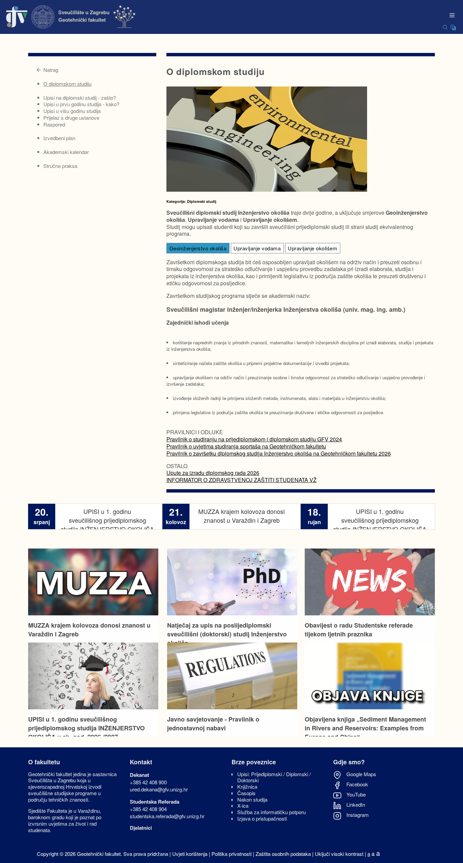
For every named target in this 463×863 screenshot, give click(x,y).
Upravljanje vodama (257, 248)
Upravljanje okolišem (312, 248)
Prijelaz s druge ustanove (71, 117)
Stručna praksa (60, 165)
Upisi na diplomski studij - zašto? (79, 97)
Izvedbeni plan (59, 137)
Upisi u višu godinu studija (72, 110)
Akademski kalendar (66, 151)
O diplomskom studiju (67, 83)
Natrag (50, 69)
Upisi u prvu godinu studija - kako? (81, 104)
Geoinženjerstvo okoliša (198, 248)
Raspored (54, 124)
